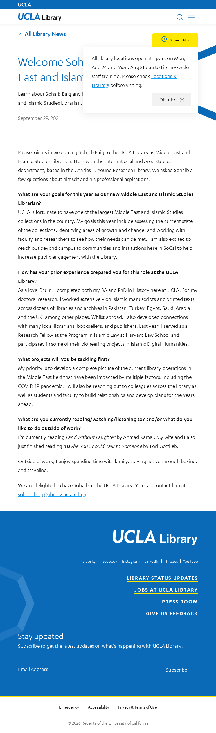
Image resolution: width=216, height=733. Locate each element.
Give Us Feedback (172, 613)
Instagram (131, 561)
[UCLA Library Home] (155, 538)
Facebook (108, 561)
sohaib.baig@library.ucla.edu (52, 494)
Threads (171, 561)
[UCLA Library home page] (40, 16)
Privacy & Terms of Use (137, 706)
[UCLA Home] (24, 4)
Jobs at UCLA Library (166, 590)
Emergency (69, 706)
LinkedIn (151, 561)
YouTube (190, 561)
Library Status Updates (162, 578)
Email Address (33, 669)
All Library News (45, 33)
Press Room (180, 601)
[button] (40, 16)
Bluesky (89, 561)
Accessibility (98, 706)
